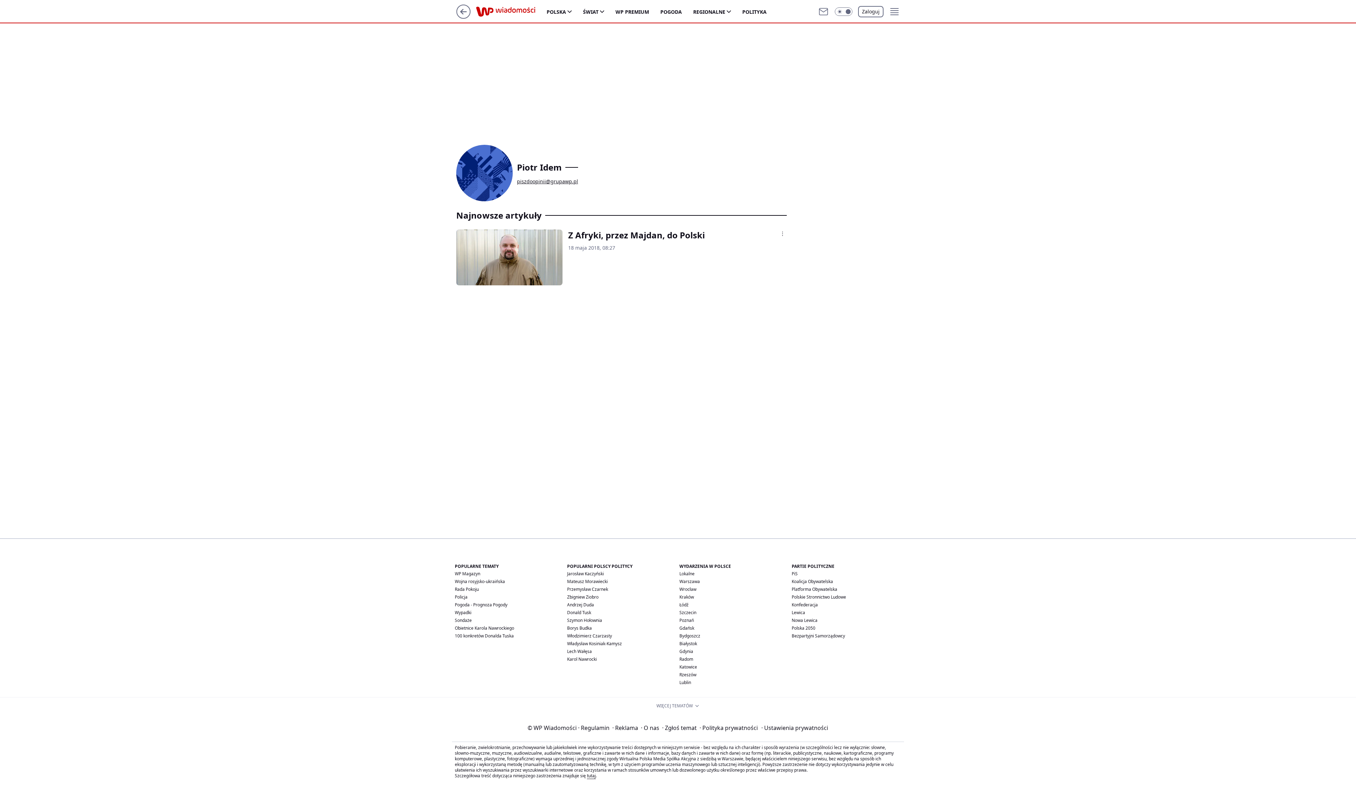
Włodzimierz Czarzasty (589, 636)
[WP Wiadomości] (511, 11)
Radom (686, 659)
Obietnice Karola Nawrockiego (484, 628)
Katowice (688, 667)
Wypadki (463, 613)
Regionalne (709, 11)
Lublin (685, 682)
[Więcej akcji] (782, 234)
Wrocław (687, 589)
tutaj (591, 776)
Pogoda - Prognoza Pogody (481, 605)
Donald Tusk (579, 613)
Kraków (686, 597)
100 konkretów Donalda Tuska (484, 636)
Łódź (684, 605)
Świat (591, 11)
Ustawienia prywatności (794, 728)
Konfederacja (805, 605)
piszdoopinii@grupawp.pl (547, 181)
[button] (843, 11)
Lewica (798, 613)
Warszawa (689, 581)
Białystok (688, 644)
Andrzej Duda (580, 605)
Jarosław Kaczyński (585, 574)
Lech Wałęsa (579, 651)
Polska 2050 (803, 628)
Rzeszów (687, 675)
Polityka (754, 11)
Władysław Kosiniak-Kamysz (594, 644)
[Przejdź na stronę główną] (463, 16)
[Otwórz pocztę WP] (823, 11)
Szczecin (687, 613)
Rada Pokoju (467, 589)
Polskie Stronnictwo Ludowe (819, 597)
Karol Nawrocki (582, 659)
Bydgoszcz (689, 636)
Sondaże (463, 620)
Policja (461, 597)
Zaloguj (871, 11)
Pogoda (671, 11)
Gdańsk (686, 628)
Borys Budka (579, 628)
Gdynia (686, 651)
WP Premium (632, 11)
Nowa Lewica (804, 620)
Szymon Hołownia (584, 620)
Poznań (686, 620)
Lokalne (687, 574)
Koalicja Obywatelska (812, 581)
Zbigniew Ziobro (583, 597)
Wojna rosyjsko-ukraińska (480, 581)
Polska (556, 11)
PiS (795, 574)
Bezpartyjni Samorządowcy (818, 636)
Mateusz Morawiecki (587, 581)
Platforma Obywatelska (814, 589)
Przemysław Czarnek (587, 589)
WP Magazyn (467, 574)
